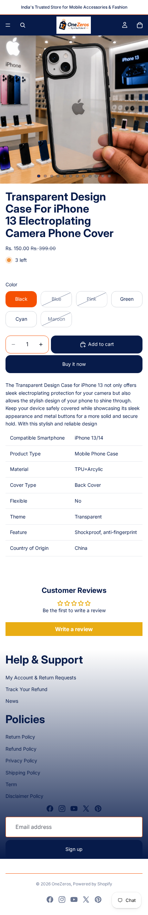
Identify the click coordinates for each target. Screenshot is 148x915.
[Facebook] (50, 808)
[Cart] (139, 25)
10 (96, 176)
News (12, 701)
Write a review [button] (74, 629)
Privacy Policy (21, 760)
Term (11, 784)
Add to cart (101, 344)
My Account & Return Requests (41, 677)
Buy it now (74, 364)
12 (109, 176)
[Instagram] (62, 808)
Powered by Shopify (92, 883)
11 (103, 176)
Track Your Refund (26, 689)
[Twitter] (86, 808)
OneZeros (61, 883)
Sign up (74, 849)
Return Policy (20, 737)
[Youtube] (74, 808)
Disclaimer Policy (24, 796)
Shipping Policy (23, 772)
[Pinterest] (98, 808)
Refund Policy (21, 749)
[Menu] (8, 25)
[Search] (22, 25)
